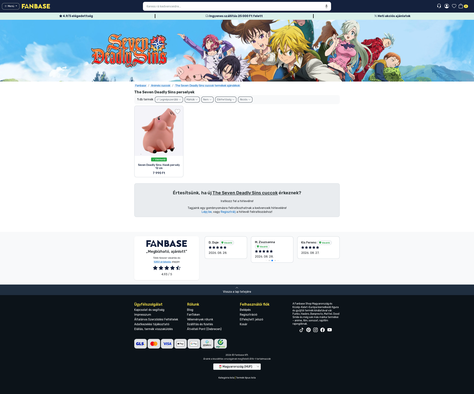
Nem (206, 99)
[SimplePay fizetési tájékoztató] (207, 343)
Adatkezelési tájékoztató (151, 324)
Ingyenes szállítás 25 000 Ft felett (236, 16)
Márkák (190, 99)
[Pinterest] (308, 330)
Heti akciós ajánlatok (393, 16)
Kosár (243, 324)
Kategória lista (226, 377)
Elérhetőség (224, 99)
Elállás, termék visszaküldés (153, 329)
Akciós (244, 99)
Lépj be (207, 212)
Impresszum (142, 314)
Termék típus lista (246, 377)
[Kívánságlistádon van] (177, 111)
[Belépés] (446, 6)
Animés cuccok (160, 85)
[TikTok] (301, 330)
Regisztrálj (228, 212)
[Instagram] (315, 330)
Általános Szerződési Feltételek (156, 319)
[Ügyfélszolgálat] (439, 6)
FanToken (193, 314)
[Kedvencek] (454, 6)
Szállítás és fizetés (200, 324)
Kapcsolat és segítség (149, 310)
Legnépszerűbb (169, 99)
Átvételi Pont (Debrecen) (204, 329)
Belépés (245, 310)
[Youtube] (329, 330)
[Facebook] (322, 330)
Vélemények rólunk (200, 319)
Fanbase (140, 85)
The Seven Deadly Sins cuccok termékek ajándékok (207, 85)
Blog (190, 310)
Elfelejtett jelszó (251, 319)
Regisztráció (248, 314)
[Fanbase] (36, 6)
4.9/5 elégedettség (77, 16)
